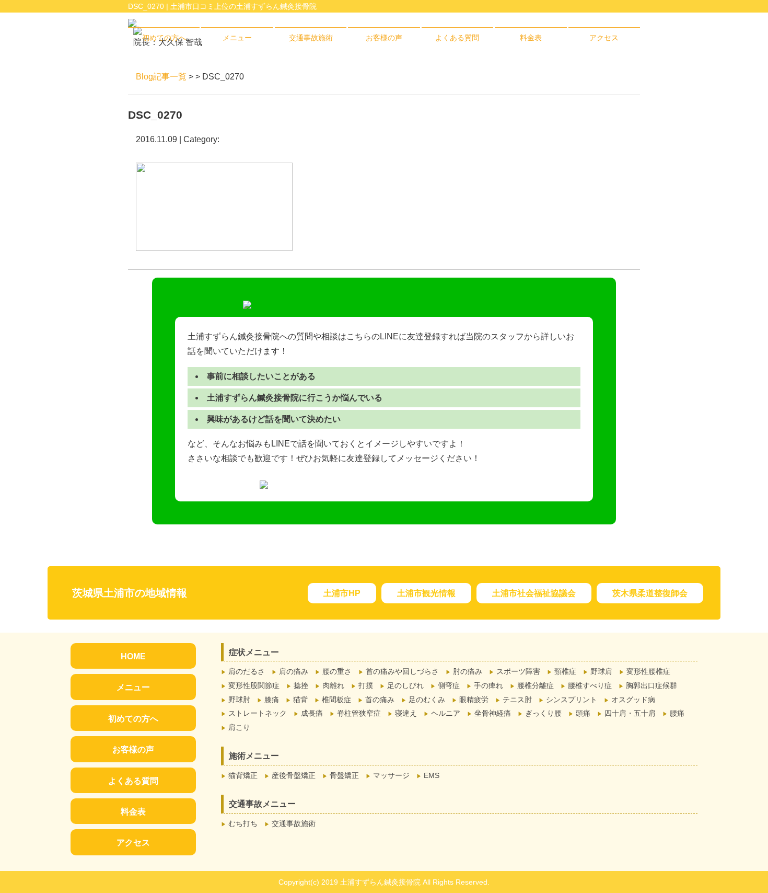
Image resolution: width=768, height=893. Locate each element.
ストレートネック (257, 713)
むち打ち (243, 823)
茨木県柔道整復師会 (650, 593)
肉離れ (333, 685)
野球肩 (601, 671)
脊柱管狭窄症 (359, 713)
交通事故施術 (311, 37)
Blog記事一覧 (161, 76)
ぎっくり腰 (543, 713)
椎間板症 (336, 699)
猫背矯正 (243, 775)
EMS (431, 775)
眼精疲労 (473, 699)
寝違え (406, 713)
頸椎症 (565, 671)
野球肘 (239, 699)
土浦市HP (341, 593)
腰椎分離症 (535, 685)
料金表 (531, 37)
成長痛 (312, 713)
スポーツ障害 (518, 671)
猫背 (300, 699)
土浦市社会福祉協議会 (534, 593)
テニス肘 (517, 699)
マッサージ (391, 775)
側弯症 (449, 685)
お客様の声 (384, 37)
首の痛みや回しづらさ (402, 671)
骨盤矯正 (344, 775)
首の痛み (379, 699)
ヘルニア (445, 713)
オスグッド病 (633, 699)
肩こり (239, 727)
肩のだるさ (246, 671)
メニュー (237, 37)
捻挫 (301, 685)
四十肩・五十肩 (630, 713)
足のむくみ (427, 699)
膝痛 (271, 699)
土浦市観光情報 (426, 593)
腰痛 (677, 713)
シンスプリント (571, 699)
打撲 (365, 685)
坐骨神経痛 (492, 713)
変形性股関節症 (254, 685)
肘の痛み (467, 671)
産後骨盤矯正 (294, 775)
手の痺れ (488, 685)
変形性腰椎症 (648, 671)
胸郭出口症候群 (651, 685)
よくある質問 (457, 37)
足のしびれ (405, 685)
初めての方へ (164, 37)
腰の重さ (337, 671)
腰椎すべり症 (590, 685)
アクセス (604, 37)
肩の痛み (293, 671)
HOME (133, 656)
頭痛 (583, 713)
